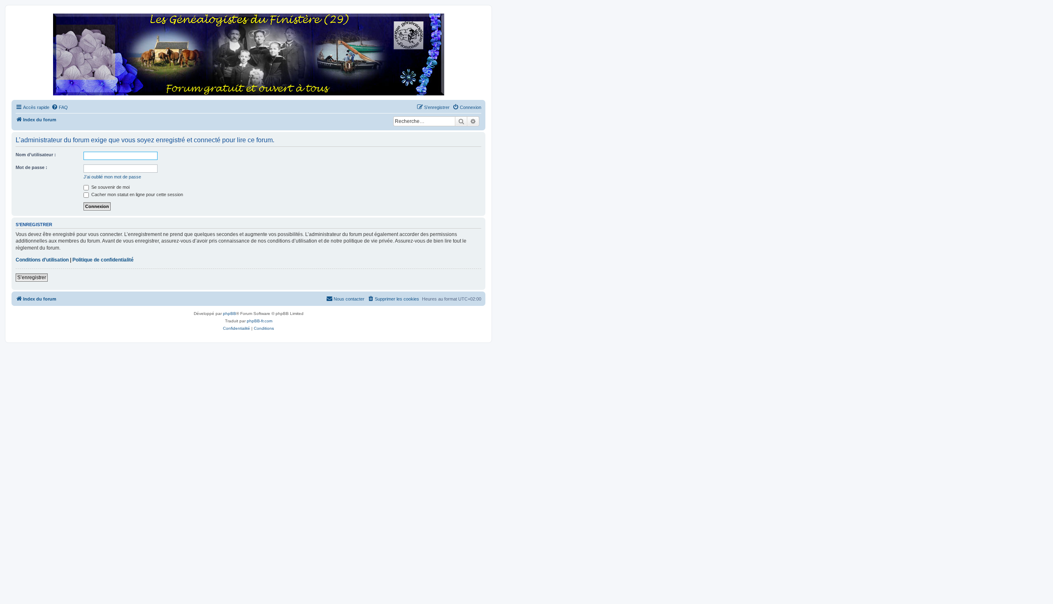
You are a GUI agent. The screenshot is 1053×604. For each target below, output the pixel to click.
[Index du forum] (248, 55)
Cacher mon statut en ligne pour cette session (136, 194)
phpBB (229, 313)
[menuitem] (59, 107)
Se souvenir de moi (110, 187)
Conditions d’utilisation (42, 260)
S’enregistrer (31, 277)
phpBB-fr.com (259, 321)
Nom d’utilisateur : (36, 154)
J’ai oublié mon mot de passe (112, 176)
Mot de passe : (31, 167)
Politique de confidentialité (103, 260)
